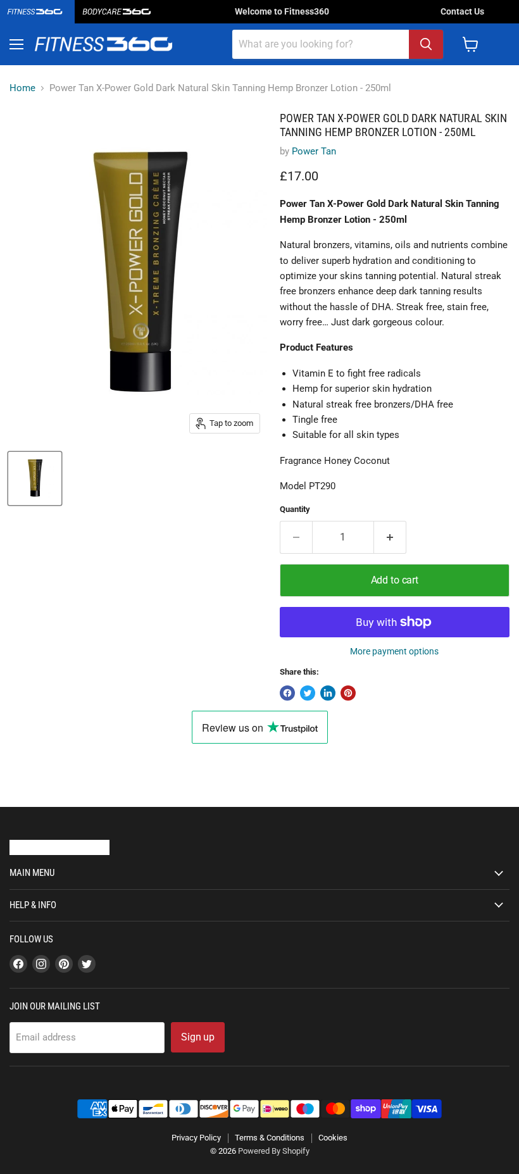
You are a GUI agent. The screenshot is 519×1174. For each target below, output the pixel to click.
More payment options (394, 651)
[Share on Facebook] (287, 693)
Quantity (295, 509)
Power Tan (314, 151)
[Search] (426, 44)
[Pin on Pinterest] (348, 693)
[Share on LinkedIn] (327, 693)
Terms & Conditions (269, 1137)
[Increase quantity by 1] (390, 537)
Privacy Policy (196, 1137)
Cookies (332, 1137)
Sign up (198, 1037)
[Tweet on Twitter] (307, 693)
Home (22, 88)
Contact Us (462, 11)
